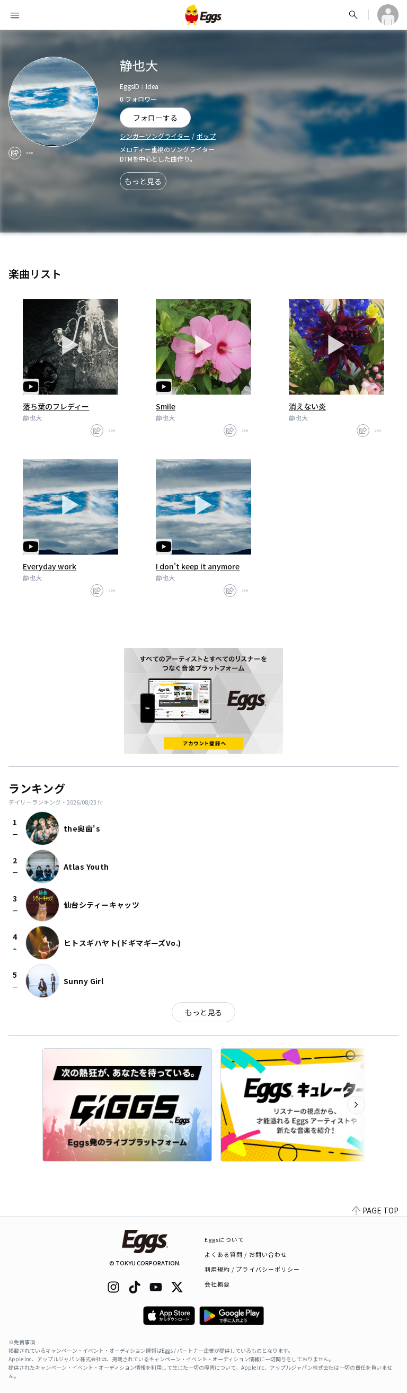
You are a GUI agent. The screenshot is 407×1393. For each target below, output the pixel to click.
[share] (14, 153)
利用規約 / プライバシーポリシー (252, 1269)
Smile (165, 406)
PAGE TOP (380, 1210)
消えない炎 (307, 406)
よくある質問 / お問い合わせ (246, 1254)
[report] (29, 153)
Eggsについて (225, 1239)
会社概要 (217, 1284)
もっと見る (143, 181)
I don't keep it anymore (198, 566)
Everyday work (49, 566)
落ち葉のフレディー (56, 406)
